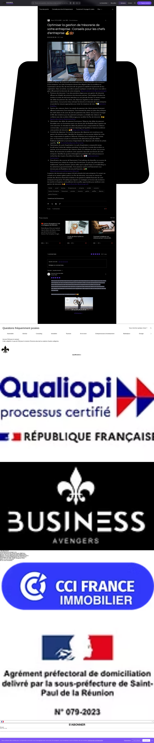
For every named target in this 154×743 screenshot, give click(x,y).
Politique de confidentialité (95, 740)
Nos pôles (114, 3)
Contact (131, 3)
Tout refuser (136, 740)
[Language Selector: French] (77, 727)
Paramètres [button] (127, 740)
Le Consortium (104, 3)
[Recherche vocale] (74, 3)
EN (135, 3)
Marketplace (123, 3)
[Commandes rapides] (70, 3)
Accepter (146, 740)
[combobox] (56, 3)
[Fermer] (152, 740)
